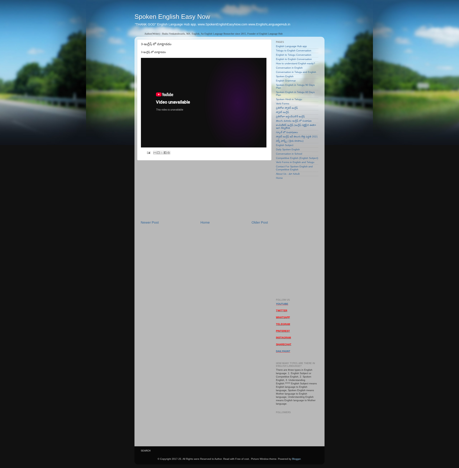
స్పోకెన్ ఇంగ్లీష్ (282, 112)
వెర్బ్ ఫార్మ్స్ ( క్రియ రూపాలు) (290, 141)
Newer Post (150, 222)
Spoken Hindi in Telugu (289, 99)
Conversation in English (289, 67)
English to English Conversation (294, 59)
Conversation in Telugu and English (296, 72)
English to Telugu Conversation (293, 55)
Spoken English (285, 76)
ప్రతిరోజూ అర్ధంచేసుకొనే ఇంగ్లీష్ (290, 116)
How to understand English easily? (295, 63)
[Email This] (155, 152)
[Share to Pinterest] (168, 152)
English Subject (284, 145)
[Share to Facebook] (165, 152)
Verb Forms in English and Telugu (295, 162)
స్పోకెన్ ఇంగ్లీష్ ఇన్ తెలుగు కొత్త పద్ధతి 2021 (297, 136)
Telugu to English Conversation (293, 50)
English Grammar (286, 80)
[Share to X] (162, 152)
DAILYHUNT (283, 351)
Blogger (296, 459)
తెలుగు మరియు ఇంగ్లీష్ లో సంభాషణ (293, 121)
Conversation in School (289, 153)
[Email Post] (148, 152)
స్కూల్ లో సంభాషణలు (287, 132)
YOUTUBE (282, 304)
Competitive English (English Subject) (297, 158)
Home (205, 222)
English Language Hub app (291, 46)
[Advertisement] (204, 190)
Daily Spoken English (288, 149)
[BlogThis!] (158, 152)
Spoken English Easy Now (172, 16)
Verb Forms (282, 103)
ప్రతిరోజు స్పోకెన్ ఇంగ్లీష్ (287, 108)
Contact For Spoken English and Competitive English (294, 168)
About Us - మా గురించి (288, 174)
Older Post (260, 222)
